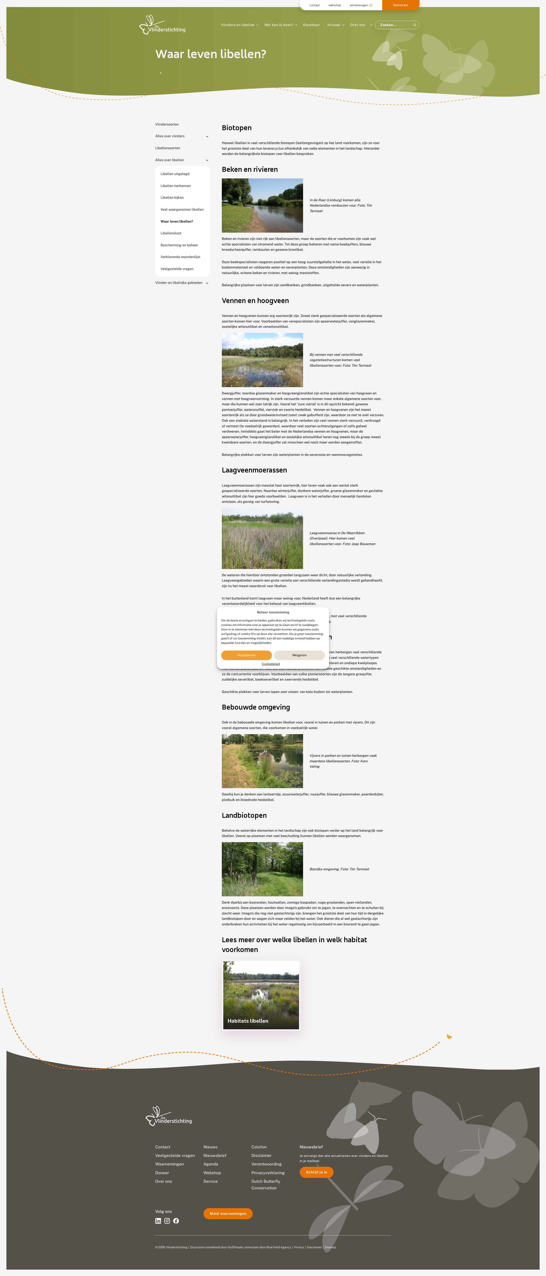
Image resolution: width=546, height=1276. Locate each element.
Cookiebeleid (271, 664)
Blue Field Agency (278, 1247)
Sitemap (330, 1247)
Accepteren (247, 655)
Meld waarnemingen (228, 1214)
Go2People (235, 1247)
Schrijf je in (316, 1172)
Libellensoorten (167, 148)
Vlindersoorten (167, 124)
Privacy (299, 1247)
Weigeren (299, 655)
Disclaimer (314, 1247)
